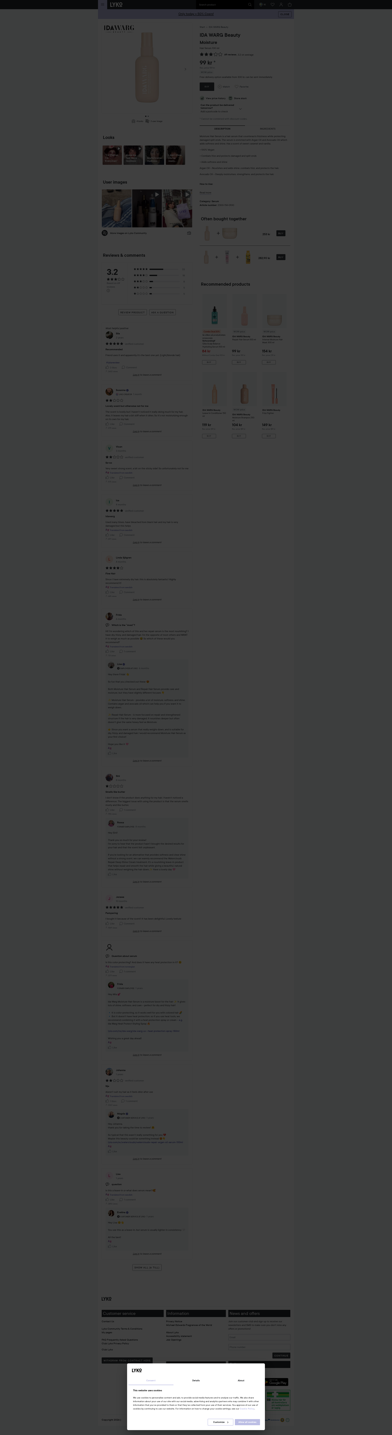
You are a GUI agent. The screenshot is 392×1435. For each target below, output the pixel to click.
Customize (219, 1422)
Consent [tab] (151, 1380)
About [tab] (241, 1380)
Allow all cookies (247, 1422)
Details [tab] (196, 1380)
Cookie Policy (247, 1408)
